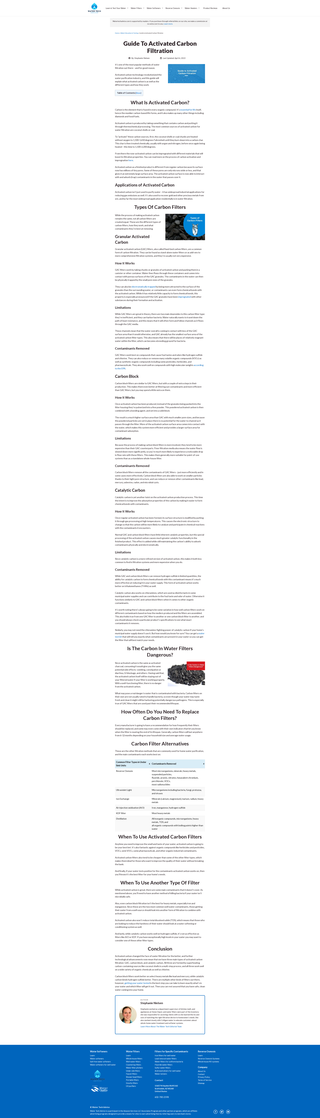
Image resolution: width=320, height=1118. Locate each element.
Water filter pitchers (134, 1068)
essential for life (188, 109)
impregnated (184, 296)
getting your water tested (137, 983)
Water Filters (136, 8)
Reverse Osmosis (173, 8)
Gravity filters (132, 1083)
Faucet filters (131, 1074)
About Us (226, 8)
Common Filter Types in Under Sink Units (131, 764)
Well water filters (133, 1061)
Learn (92, 1055)
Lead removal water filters (165, 1058)
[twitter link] (222, 1112)
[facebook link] (228, 1112)
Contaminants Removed (164, 763)
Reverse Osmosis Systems (209, 1058)
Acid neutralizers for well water (168, 1071)
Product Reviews (210, 8)
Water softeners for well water (103, 1065)
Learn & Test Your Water (116, 8)
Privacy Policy (204, 1077)
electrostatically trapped (144, 286)
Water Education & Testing (129, 33)
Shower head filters (134, 1077)
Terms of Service (205, 1080)
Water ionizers (161, 1074)
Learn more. (168, 24)
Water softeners (97, 1058)
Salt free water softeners (100, 1061)
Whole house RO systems (208, 1061)
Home (117, 33)
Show (138, 93)
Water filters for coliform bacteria (169, 1061)
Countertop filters (133, 1065)
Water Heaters (191, 8)
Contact (201, 1074)
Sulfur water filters (162, 1068)
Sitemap (201, 1083)
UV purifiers (131, 1086)
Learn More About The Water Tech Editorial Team (161, 1026)
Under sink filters (133, 1071)
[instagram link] (215, 1112)
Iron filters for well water (165, 1055)
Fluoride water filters (163, 1065)
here (130, 160)
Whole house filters (134, 1058)
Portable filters (132, 1080)
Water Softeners (154, 8)
